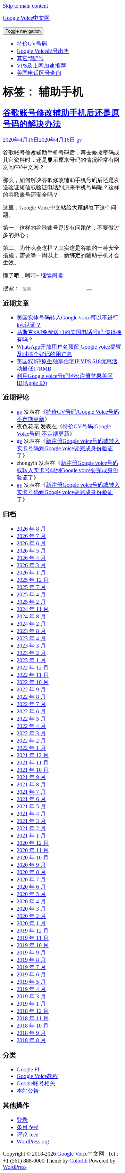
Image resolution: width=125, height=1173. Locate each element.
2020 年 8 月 (31, 872)
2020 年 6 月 (31, 887)
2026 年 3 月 (31, 565)
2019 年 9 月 (31, 953)
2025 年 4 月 (31, 594)
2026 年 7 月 (31, 536)
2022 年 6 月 (31, 711)
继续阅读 (52, 275)
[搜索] (89, 290)
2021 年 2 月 (31, 828)
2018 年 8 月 (31, 1040)
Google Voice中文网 (26, 18)
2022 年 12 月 (33, 668)
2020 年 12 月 (33, 843)
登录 (22, 1120)
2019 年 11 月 (33, 938)
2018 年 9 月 (31, 1033)
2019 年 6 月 (31, 974)
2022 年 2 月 (31, 741)
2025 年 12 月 (33, 580)
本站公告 (28, 1091)
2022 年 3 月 (31, 733)
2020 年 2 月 (31, 916)
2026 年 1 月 (31, 573)
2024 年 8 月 (31, 616)
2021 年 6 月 (31, 799)
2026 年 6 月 (31, 543)
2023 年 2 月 (31, 653)
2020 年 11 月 (33, 850)
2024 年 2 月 (31, 624)
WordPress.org (33, 1141)
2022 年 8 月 (31, 697)
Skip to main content (25, 6)
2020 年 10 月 (33, 858)
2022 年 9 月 (31, 689)
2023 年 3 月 (31, 646)
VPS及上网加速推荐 (41, 66)
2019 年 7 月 (31, 967)
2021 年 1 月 (31, 836)
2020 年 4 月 (31, 901)
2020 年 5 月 (31, 894)
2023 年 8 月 (31, 631)
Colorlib (78, 1161)
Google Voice (72, 1154)
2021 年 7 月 (31, 792)
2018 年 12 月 (33, 1011)
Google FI (28, 1069)
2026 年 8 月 (31, 529)
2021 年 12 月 (33, 755)
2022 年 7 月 (31, 704)
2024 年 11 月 (33, 609)
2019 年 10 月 (33, 945)
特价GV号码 (32, 44)
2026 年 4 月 (31, 558)
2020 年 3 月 (31, 909)
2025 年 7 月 (31, 587)
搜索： (11, 288)
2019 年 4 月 (31, 989)
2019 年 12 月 (33, 931)
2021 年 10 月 (33, 770)
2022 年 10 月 (33, 682)
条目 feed (28, 1127)
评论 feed (28, 1135)
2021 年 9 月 (31, 777)
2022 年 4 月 (31, 726)
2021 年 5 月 (31, 806)
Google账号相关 (36, 1083)
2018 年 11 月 (33, 1018)
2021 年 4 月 (31, 814)
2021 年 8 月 (31, 784)
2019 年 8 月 (31, 960)
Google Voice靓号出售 (43, 51)
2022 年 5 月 (31, 719)
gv (79, 140)
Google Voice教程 (37, 1076)
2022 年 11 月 (33, 675)
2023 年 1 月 (31, 660)
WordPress (14, 1167)
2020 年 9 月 (31, 865)
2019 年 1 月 (31, 1004)
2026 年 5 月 (31, 551)
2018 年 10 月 (33, 1026)
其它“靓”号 (30, 58)
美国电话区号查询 (39, 73)
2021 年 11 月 (33, 763)
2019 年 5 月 (31, 982)
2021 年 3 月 (31, 821)
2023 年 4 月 (31, 638)
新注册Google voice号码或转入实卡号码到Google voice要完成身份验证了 (68, 448)
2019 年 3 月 (31, 996)
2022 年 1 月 (31, 748)
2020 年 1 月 (31, 923)
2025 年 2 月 (31, 602)
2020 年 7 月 (31, 879)
